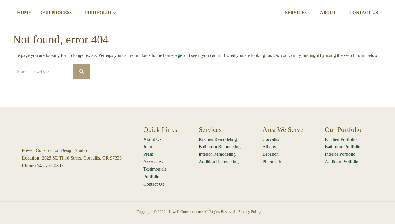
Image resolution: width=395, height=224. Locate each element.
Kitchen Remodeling (218, 139)
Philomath (271, 161)
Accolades (153, 161)
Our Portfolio (343, 129)
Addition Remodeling (219, 161)
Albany (269, 146)
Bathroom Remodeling (220, 146)
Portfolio (151, 176)
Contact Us (153, 184)
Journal (150, 146)
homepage (172, 55)
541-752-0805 (50, 165)
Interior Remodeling (217, 154)
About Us (152, 139)
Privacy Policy (249, 211)
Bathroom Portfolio (342, 146)
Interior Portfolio (340, 154)
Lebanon (270, 154)
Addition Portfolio (341, 161)
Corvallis (270, 139)
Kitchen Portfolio (341, 139)
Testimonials (154, 169)
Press (148, 154)
